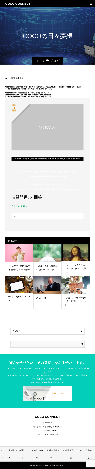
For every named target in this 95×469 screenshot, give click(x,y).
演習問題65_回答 (19, 206)
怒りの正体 (41, 298)
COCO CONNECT (18, 3)
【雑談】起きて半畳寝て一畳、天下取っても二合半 (75, 301)
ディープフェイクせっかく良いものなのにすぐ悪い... (75, 268)
